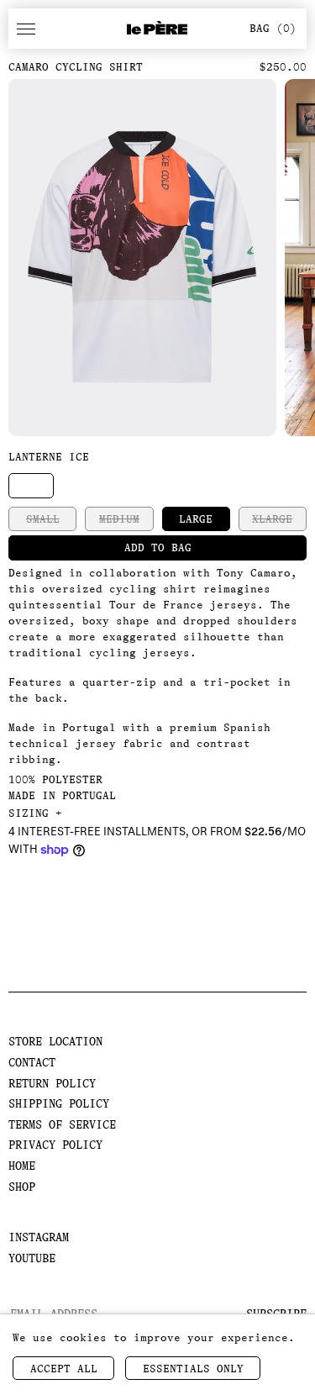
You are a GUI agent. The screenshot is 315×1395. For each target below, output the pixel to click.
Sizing (35, 813)
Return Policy (52, 1083)
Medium (119, 519)
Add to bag (158, 547)
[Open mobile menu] (26, 28)
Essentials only (193, 1369)
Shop (21, 1186)
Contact (31, 1062)
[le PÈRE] (157, 28)
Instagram (38, 1237)
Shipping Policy (58, 1103)
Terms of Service (62, 1124)
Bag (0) (273, 28)
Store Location (55, 1041)
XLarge (272, 519)
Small (43, 519)
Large (196, 519)
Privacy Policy (55, 1144)
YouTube (31, 1258)
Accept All (63, 1369)
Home (21, 1165)
